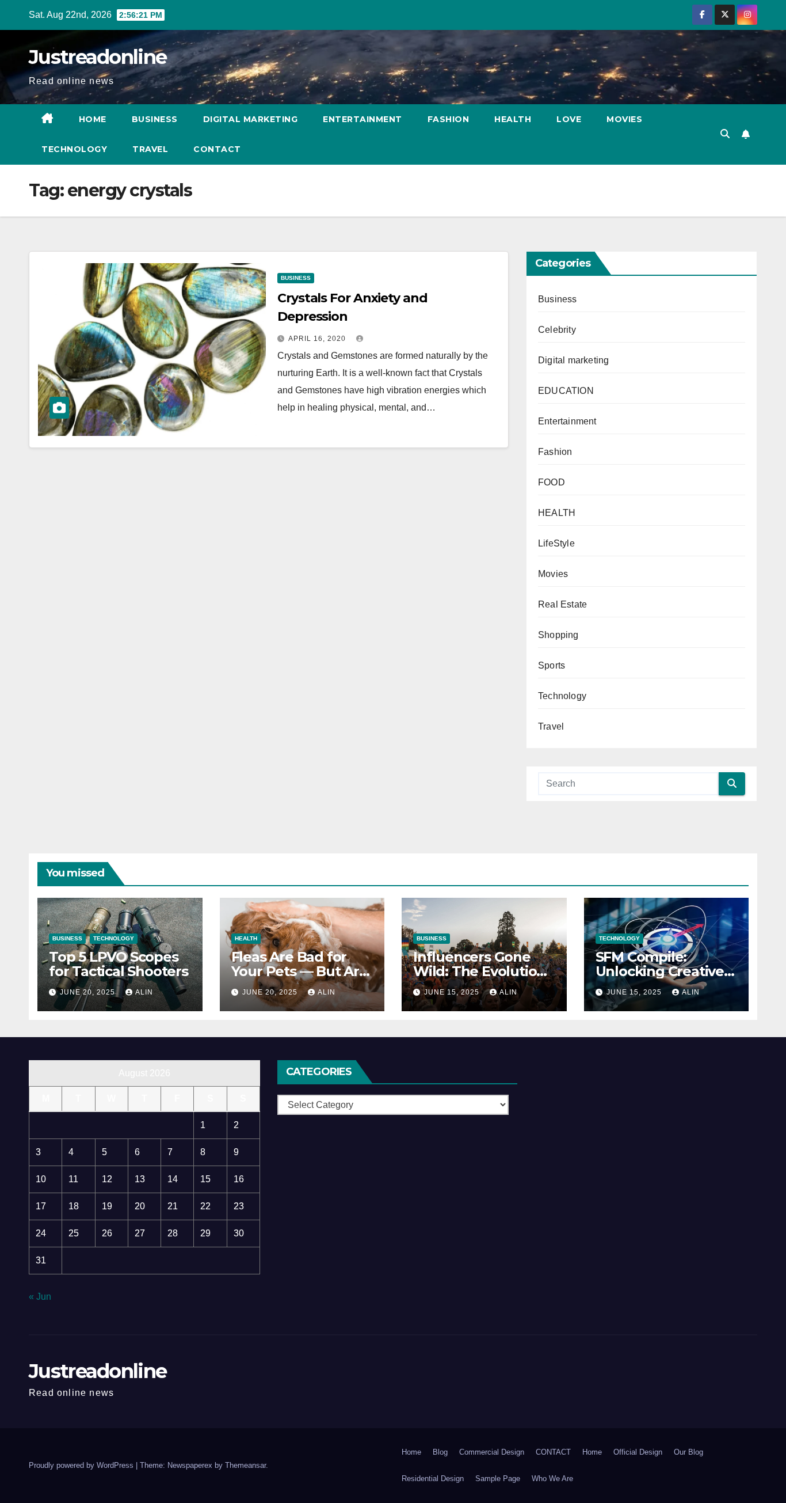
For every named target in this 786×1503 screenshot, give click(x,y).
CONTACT (217, 149)
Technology (74, 149)
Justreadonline (97, 57)
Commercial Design (491, 1452)
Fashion (449, 119)
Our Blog (688, 1452)
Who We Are (552, 1478)
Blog (440, 1452)
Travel (150, 149)
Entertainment (362, 119)
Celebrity (557, 330)
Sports (551, 665)
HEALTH (556, 513)
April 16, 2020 (318, 339)
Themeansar (245, 1465)
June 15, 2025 (453, 992)
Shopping (558, 635)
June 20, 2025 (88, 992)
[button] (725, 134)
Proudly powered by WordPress (82, 1465)
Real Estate (562, 604)
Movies (624, 119)
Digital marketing (250, 119)
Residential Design (433, 1478)
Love (568, 119)
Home (92, 119)
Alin (144, 992)
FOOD (551, 482)
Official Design (637, 1452)
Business (155, 119)
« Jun (40, 1296)
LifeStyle (556, 543)
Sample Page (497, 1478)
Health (512, 119)
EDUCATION (566, 391)
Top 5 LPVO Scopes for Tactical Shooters (118, 964)
